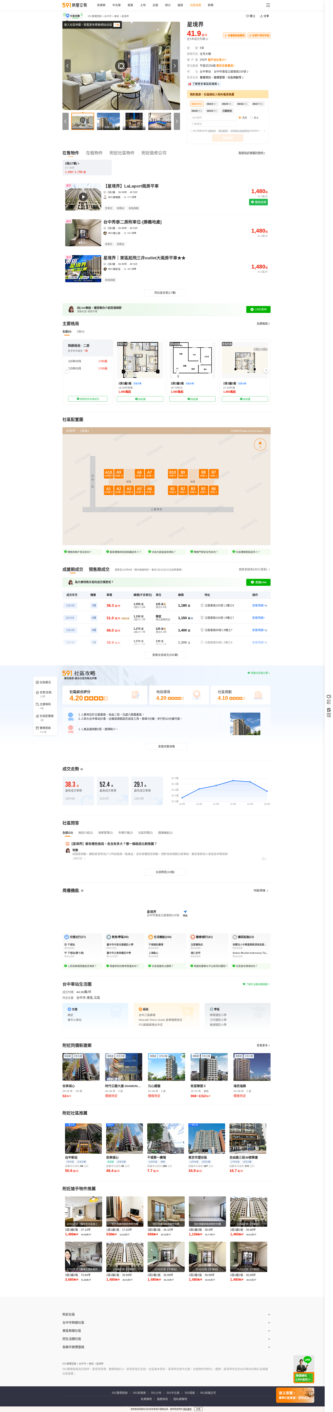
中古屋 (116, 5)
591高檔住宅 (208, 1392)
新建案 (101, 5)
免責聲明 (146, 1399)
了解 (116, 24)
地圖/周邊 (260, 890)
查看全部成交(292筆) (165, 654)
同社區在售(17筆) (165, 292)
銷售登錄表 (253, 569)
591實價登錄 (120, 1392)
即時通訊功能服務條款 (240, 131)
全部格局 (262, 323)
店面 (155, 5)
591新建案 (139, 1392)
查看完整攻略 (166, 746)
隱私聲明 (187, 1409)
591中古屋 (173, 1392)
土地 (143, 5)
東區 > (117, 16)
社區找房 (195, 5)
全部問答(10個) (165, 872)
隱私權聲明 (223, 131)
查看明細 (257, 605)
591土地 (156, 1392)
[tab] (72, 569)
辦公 (168, 5)
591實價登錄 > (96, 16)
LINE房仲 (261, 309)
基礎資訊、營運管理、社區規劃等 (220, 77)
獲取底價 (260, 202)
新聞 (210, 5)
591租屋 (190, 1392)
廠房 (180, 5)
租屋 (130, 5)
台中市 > (109, 16)
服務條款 (212, 131)
